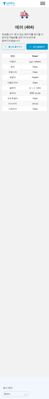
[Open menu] (42, 3)
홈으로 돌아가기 (15, 46)
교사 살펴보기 (39, 46)
